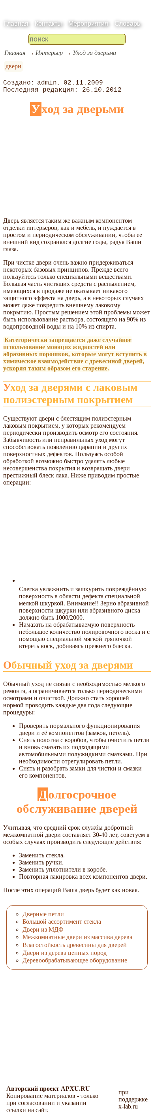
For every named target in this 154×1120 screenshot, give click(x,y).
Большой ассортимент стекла (62, 921)
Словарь (127, 23)
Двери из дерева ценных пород (65, 952)
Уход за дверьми (94, 52)
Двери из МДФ (43, 929)
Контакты (48, 23)
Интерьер (49, 52)
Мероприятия (88, 23)
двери (13, 66)
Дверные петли (43, 914)
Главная (16, 23)
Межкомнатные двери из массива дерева (77, 937)
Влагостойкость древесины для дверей (75, 944)
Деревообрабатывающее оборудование (75, 960)
